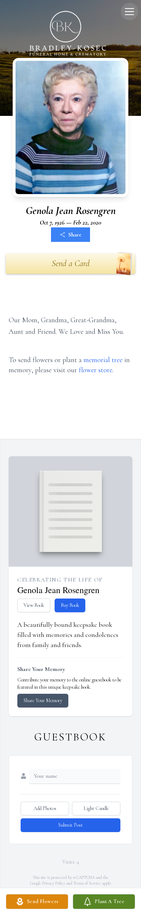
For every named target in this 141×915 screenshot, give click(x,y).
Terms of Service (87, 883)
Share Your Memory (43, 700)
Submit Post (70, 825)
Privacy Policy (53, 883)
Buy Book (70, 605)
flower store (95, 370)
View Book (34, 605)
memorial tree (103, 360)
